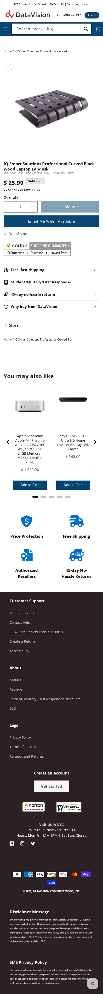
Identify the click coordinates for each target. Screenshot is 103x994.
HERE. (42, 941)
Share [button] (13, 325)
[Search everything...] (86, 29)
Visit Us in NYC (51, 824)
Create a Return (22, 641)
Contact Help (20, 622)
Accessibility (19, 651)
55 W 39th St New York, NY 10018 (36, 632)
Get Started (51, 786)
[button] (5, 29)
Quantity (11, 197)
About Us (17, 679)
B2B (13, 708)
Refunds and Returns (27, 756)
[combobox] (51, 29)
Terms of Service (23, 746)
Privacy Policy (20, 737)
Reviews (16, 689)
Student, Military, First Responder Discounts (45, 699)
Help (92, 15)
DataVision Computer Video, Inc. (56, 891)
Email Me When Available (51, 221)
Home (8, 51)
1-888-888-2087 (22, 613)
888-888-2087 (69, 14)
